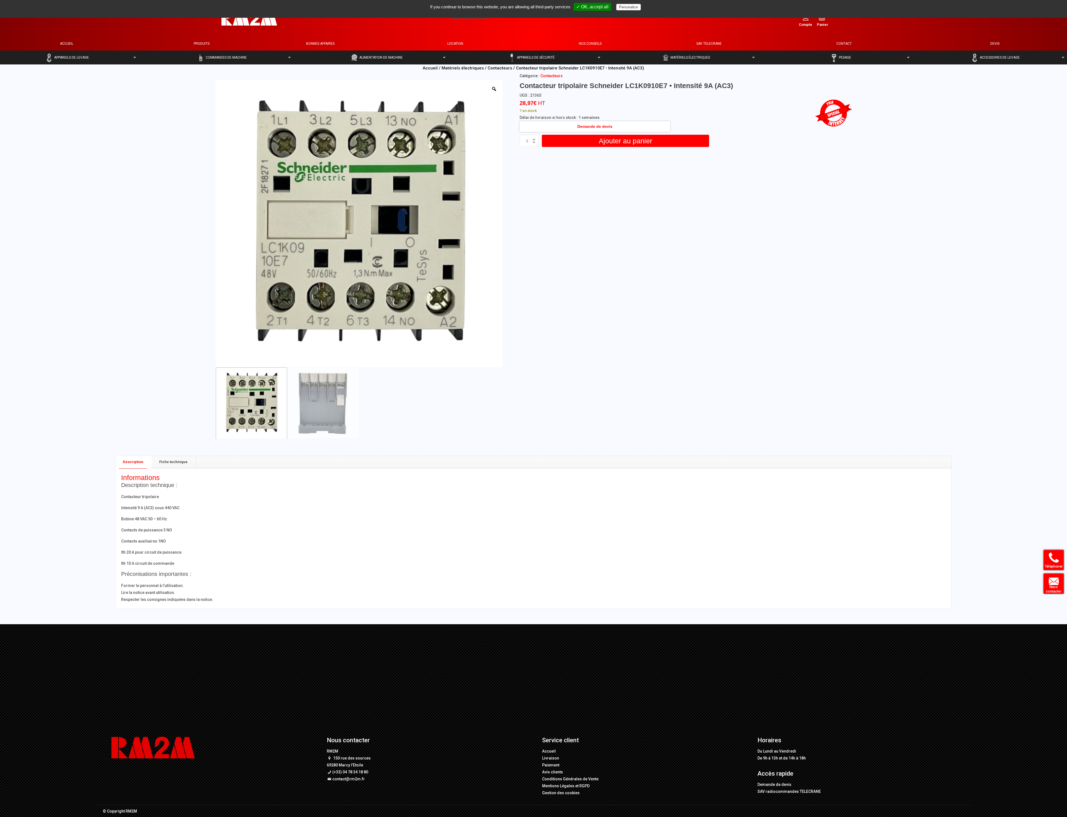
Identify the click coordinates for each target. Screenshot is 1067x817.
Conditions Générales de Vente (570, 779)
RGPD (584, 786)
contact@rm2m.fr (348, 779)
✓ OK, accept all (592, 6)
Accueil (430, 68)
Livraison (550, 758)
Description (133, 462)
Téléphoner (1051, 567)
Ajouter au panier (625, 141)
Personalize (628, 7)
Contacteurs (500, 68)
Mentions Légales (558, 786)
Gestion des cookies (561, 793)
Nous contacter (1051, 589)
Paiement (550, 765)
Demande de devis (594, 126)
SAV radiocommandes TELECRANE (789, 791)
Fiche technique (173, 462)
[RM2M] (249, 18)
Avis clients (552, 772)
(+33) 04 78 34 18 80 (350, 772)
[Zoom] (494, 89)
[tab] (133, 462)
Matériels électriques (463, 68)
